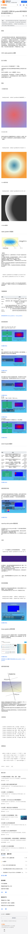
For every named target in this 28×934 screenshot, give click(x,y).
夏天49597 (3, 780)
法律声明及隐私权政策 (5, 925)
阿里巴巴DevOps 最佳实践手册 (7, 905)
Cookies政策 (12, 925)
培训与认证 (14, 920)
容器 (12, 766)
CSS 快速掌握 (4, 883)
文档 (2, 920)
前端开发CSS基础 (5, 888)
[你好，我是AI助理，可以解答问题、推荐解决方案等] (20, 5)
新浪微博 (8, 914)
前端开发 (7, 766)
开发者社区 (6, 920)
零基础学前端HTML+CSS (6, 886)
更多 (2, 892)
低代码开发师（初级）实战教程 (7, 903)
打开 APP (24, 1)
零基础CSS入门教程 (5, 900)
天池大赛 (10, 920)
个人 (26, 8)
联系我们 (14, 918)
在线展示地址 (4, 345)
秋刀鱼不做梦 (3, 842)
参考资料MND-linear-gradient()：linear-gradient (11, 315)
